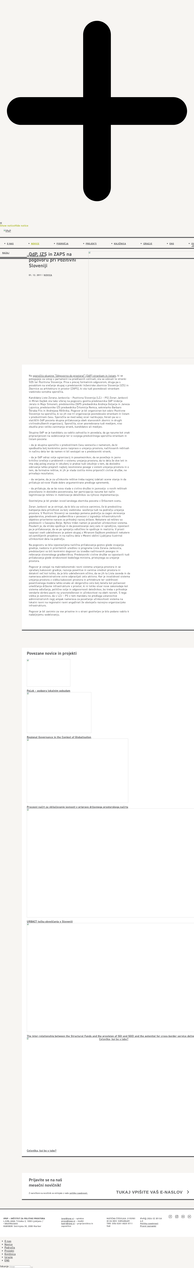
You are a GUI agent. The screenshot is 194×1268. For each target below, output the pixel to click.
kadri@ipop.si (68, 1223)
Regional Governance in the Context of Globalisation (59, 737)
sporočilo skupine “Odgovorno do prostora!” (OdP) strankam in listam (74, 375)
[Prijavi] (188, 1192)
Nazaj (5, 252)
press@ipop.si (68, 1221)
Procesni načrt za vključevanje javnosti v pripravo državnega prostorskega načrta (77, 807)
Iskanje (4, 1266)
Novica (48, 275)
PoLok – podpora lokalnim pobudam (48, 690)
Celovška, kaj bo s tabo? (41, 1150)
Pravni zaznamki (148, 1226)
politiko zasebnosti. (79, 1193)
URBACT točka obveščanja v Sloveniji (50, 921)
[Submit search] (32, 1267)
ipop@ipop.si (67, 1218)
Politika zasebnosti (149, 1223)
